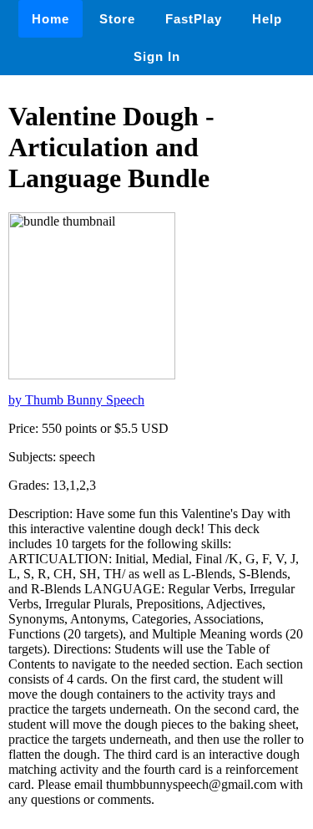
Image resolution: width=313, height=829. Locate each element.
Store (117, 19)
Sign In (157, 56)
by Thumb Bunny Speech (76, 400)
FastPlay (193, 19)
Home (50, 19)
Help (267, 19)
